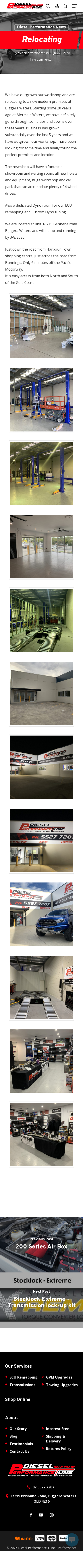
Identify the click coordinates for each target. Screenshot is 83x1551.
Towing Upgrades (62, 1384)
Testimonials (21, 1443)
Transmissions (22, 1384)
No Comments (41, 59)
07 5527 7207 (43, 1487)
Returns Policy (58, 1448)
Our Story (18, 1428)
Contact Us (19, 1451)
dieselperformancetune (34, 53)
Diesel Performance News (41, 27)
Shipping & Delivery (55, 1439)
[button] (74, 6)
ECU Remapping (24, 1377)
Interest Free (57, 1428)
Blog (13, 1436)
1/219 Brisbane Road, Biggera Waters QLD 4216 (43, 1499)
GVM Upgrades (59, 1377)
